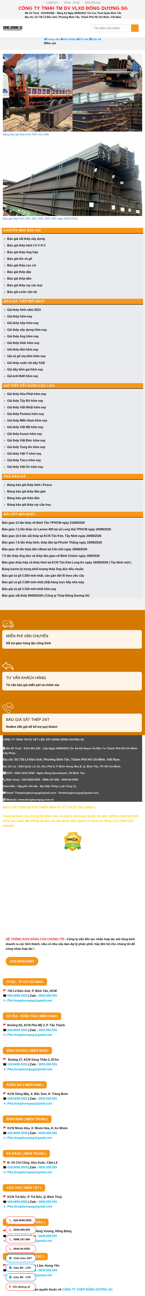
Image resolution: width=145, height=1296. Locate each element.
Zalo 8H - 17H (22, 1267)
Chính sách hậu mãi (17, 900)
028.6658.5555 (22, 1220)
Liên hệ (96, 39)
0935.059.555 (21, 1229)
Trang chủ (53, 39)
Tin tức (84, 39)
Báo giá (51, 43)
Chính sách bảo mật (17, 894)
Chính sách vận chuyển (20, 887)
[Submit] (135, 28)
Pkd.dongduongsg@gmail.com (29, 1000)
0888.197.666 (21, 1239)
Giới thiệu (69, 39)
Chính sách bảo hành (18, 920)
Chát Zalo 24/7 (22, 1258)
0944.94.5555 (21, 1248)
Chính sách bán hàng (18, 874)
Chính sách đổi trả (16, 914)
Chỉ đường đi (21, 1286)
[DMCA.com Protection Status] (72, 841)
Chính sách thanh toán (19, 880)
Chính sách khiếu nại (18, 907)
